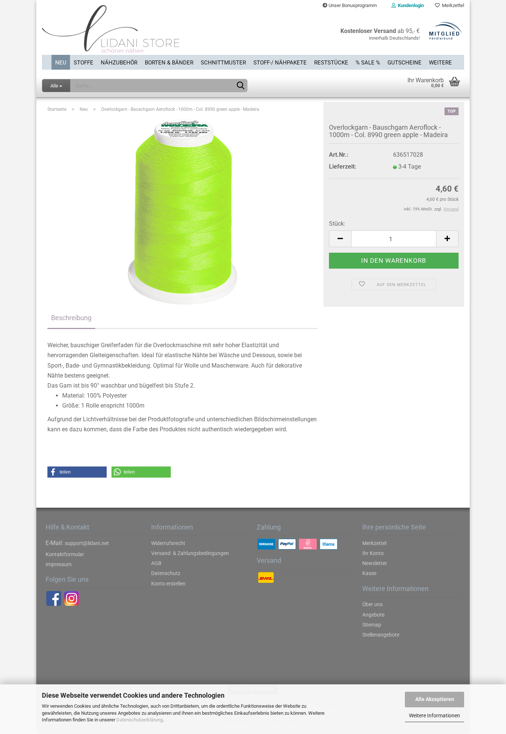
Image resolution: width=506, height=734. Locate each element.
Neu (60, 62)
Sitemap (371, 625)
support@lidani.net (87, 543)
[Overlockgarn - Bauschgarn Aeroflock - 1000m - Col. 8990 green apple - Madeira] (182, 212)
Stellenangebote (380, 635)
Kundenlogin (410, 5)
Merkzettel (452, 5)
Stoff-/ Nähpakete (280, 62)
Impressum (58, 564)
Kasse (369, 573)
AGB (156, 563)
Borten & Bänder (169, 62)
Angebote (373, 615)
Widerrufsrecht (168, 543)
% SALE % (368, 62)
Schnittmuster (223, 62)
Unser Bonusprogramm (352, 5)
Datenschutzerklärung (139, 720)
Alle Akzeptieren (434, 699)
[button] (77, 472)
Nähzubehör (119, 62)
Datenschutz (165, 573)
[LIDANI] (144, 33)
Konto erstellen (168, 584)
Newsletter (374, 563)
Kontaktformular (65, 554)
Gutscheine (404, 62)
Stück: (337, 223)
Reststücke (331, 62)
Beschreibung (71, 318)
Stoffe (83, 62)
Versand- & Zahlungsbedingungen (190, 553)
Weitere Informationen (434, 715)
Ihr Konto (373, 553)
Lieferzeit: (342, 166)
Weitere (440, 62)
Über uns (372, 604)
